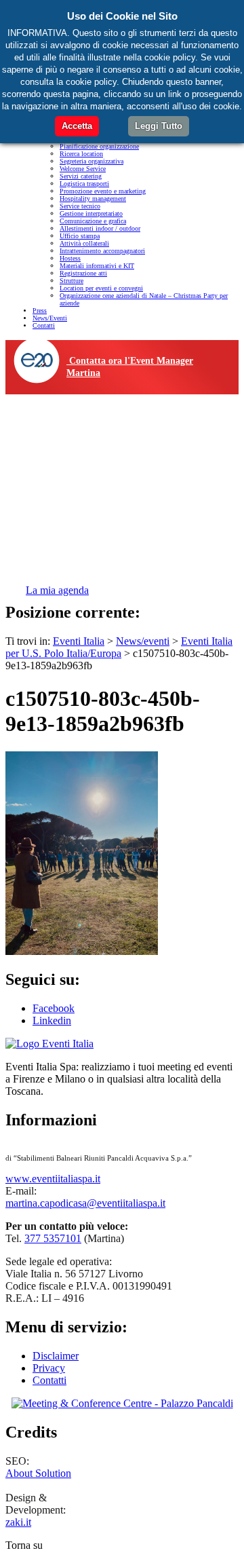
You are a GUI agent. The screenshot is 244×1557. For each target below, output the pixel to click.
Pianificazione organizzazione (99, 146)
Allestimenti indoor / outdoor (100, 228)
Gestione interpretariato (91, 213)
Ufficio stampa (80, 236)
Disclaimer (56, 1356)
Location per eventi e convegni (101, 288)
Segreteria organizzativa (91, 161)
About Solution (38, 1473)
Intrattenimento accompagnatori (102, 251)
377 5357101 (52, 1238)
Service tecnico (80, 206)
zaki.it (18, 1522)
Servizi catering (81, 176)
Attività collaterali (84, 243)
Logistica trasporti (84, 183)
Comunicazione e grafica (93, 221)
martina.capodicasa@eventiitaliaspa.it (85, 1203)
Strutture (71, 280)
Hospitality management (93, 198)
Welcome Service (83, 168)
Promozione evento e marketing (103, 191)
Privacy (49, 1368)
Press (40, 310)
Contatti (44, 325)
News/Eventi (50, 318)
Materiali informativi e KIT (97, 265)
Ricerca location (81, 153)
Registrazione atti (83, 273)
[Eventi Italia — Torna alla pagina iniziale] (49, 1043)
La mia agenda (57, 590)
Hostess (70, 258)
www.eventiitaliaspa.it (52, 1178)
